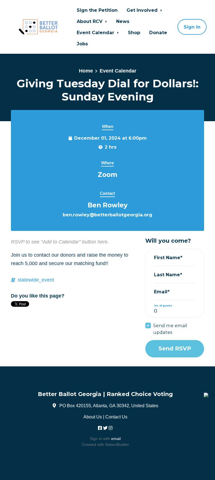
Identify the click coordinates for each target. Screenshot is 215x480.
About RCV (90, 21)
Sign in (192, 27)
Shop (134, 32)
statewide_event (36, 280)
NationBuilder (117, 444)
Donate (158, 32)
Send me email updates (170, 329)
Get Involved (143, 10)
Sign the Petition (97, 10)
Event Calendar (96, 32)
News (122, 21)
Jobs (82, 43)
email (116, 438)
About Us (92, 416)
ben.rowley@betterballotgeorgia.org (107, 214)
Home (86, 71)
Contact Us (116, 416)
